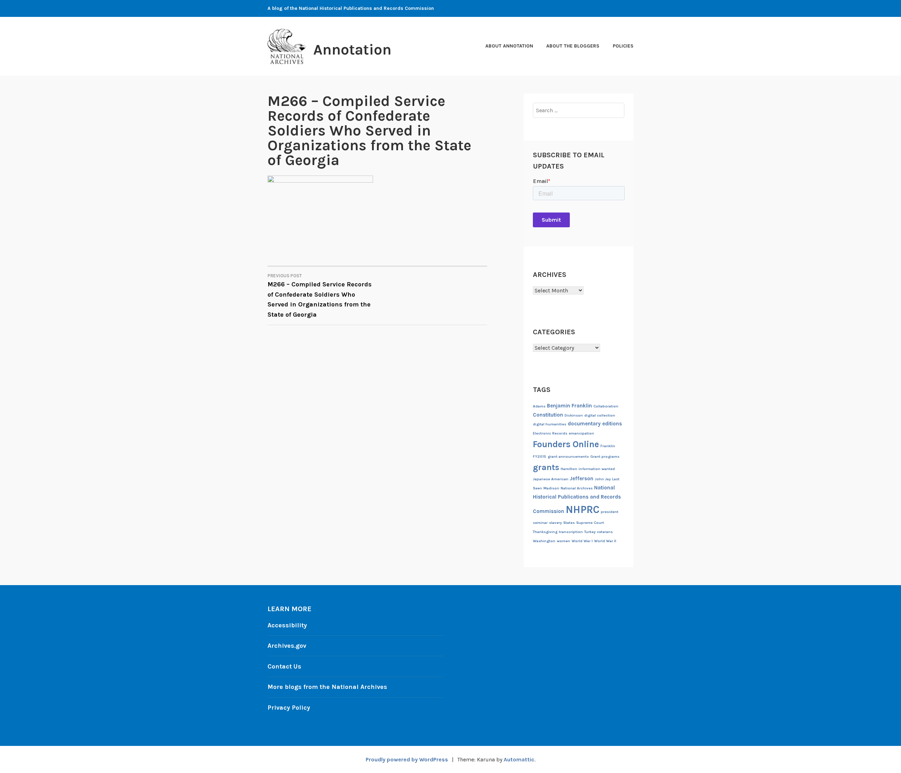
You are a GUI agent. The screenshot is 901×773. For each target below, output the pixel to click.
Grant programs (604, 456)
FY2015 (539, 456)
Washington (544, 541)
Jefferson (581, 478)
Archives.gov (286, 646)
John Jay (603, 479)
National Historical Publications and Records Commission (577, 499)
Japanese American (550, 479)
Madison (551, 488)
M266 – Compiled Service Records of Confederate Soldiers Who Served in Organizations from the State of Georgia (319, 296)
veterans (605, 532)
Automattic (519, 759)
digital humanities (549, 424)
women (563, 541)
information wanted (597, 469)
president (609, 511)
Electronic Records (550, 433)
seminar (540, 522)
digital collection (599, 415)
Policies (623, 46)
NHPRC (582, 509)
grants (546, 467)
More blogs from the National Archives (327, 687)
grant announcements (568, 456)
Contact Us (284, 666)
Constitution (548, 415)
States (569, 522)
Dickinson (574, 415)
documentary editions (595, 423)
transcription (571, 532)
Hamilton (569, 469)
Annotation (352, 49)
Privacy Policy (288, 707)
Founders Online (566, 444)
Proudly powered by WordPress (407, 759)
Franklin (607, 446)
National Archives (577, 488)
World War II (605, 541)
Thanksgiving (545, 532)
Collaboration (605, 406)
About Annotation (509, 46)
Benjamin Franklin (569, 406)
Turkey (590, 532)
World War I (582, 541)
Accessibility (287, 625)
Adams (539, 406)
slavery (555, 522)
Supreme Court (590, 522)
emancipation (581, 433)
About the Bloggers (572, 46)
